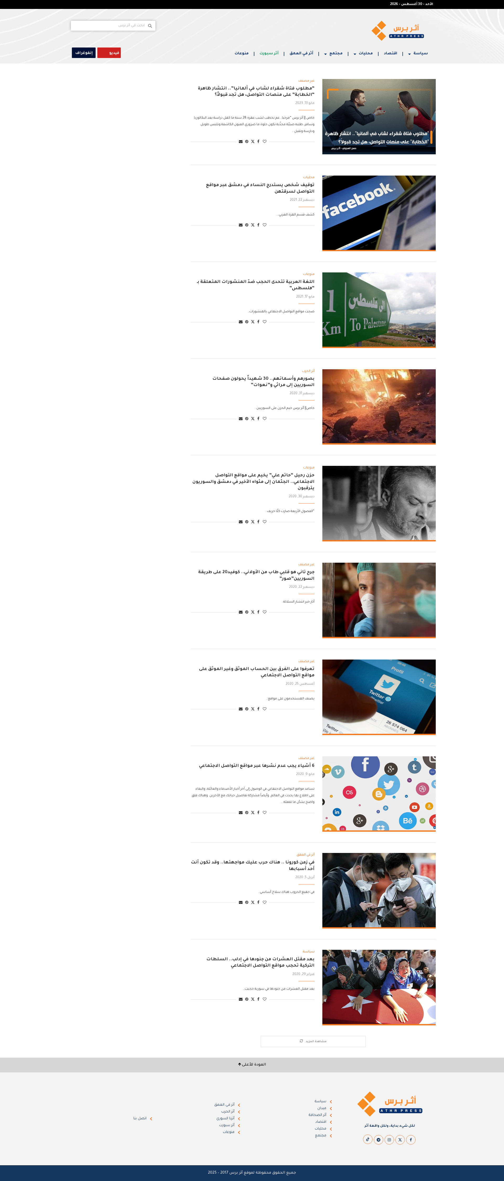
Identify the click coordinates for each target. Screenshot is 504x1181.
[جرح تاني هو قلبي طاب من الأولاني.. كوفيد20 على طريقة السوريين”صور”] (379, 600)
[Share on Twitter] (253, 142)
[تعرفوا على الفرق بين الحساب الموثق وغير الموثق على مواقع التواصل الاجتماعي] (379, 697)
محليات (366, 54)
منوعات (242, 54)
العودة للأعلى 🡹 (252, 1065)
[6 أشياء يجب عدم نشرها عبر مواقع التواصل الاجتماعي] (379, 794)
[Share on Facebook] (258, 142)
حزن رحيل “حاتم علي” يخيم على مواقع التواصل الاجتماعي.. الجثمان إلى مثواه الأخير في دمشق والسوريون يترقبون (253, 482)
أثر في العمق (301, 54)
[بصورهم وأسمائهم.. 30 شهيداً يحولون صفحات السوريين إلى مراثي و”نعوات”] (379, 407)
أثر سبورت (269, 54)
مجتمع (336, 54)
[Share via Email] (241, 142)
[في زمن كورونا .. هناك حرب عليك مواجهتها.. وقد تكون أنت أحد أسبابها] (379, 891)
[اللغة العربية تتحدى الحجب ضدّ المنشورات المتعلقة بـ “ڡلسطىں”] (379, 310)
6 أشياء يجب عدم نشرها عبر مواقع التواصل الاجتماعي (256, 766)
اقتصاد (390, 54)
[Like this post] (264, 142)
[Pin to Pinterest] (246, 142)
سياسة (420, 54)
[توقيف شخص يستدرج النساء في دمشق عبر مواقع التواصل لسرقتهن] (379, 213)
